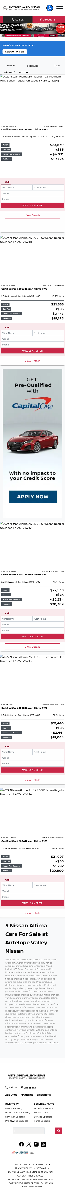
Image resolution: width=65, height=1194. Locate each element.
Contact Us (21, 1164)
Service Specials (43, 1116)
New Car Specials (15, 1116)
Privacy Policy (23, 1168)
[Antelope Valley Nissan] (21, 8)
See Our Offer (14, 51)
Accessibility (40, 1164)
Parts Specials (42, 1120)
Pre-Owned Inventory (17, 1112)
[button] (49, 8)
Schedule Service (43, 1108)
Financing (27, 1094)
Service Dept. (41, 1112)
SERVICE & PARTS (44, 1103)
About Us (11, 1094)
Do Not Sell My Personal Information (30, 1171)
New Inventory (13, 1108)
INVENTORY (12, 1103)
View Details (32, 215)
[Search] (58, 1131)
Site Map (41, 1168)
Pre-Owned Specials (16, 1120)
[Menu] (59, 7)
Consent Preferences (30, 1175)
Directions (44, 1094)
